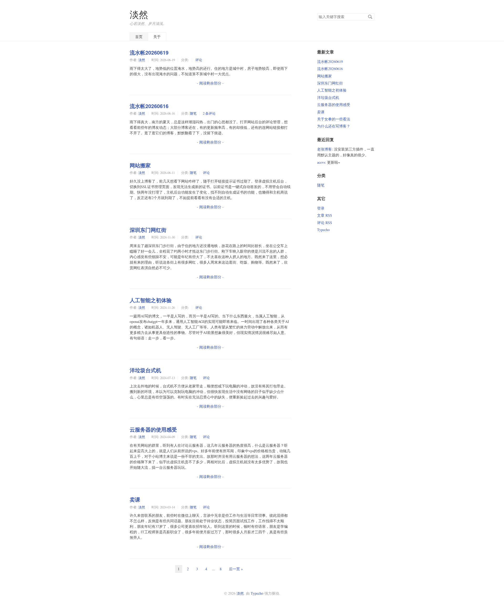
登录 (320, 208)
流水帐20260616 (149, 106)
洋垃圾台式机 (145, 370)
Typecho (323, 229)
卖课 (135, 499)
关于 (157, 36)
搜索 (370, 17)
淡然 (139, 14)
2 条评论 (209, 113)
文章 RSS (324, 215)
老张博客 (324, 149)
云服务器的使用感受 (153, 429)
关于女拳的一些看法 (333, 118)
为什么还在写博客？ (333, 126)
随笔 (193, 113)
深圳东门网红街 (148, 229)
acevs (321, 162)
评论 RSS (324, 222)
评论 (198, 59)
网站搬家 (140, 165)
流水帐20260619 (149, 52)
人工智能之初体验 (151, 300)
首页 (139, 36)
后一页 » (236, 568)
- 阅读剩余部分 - (210, 83)
